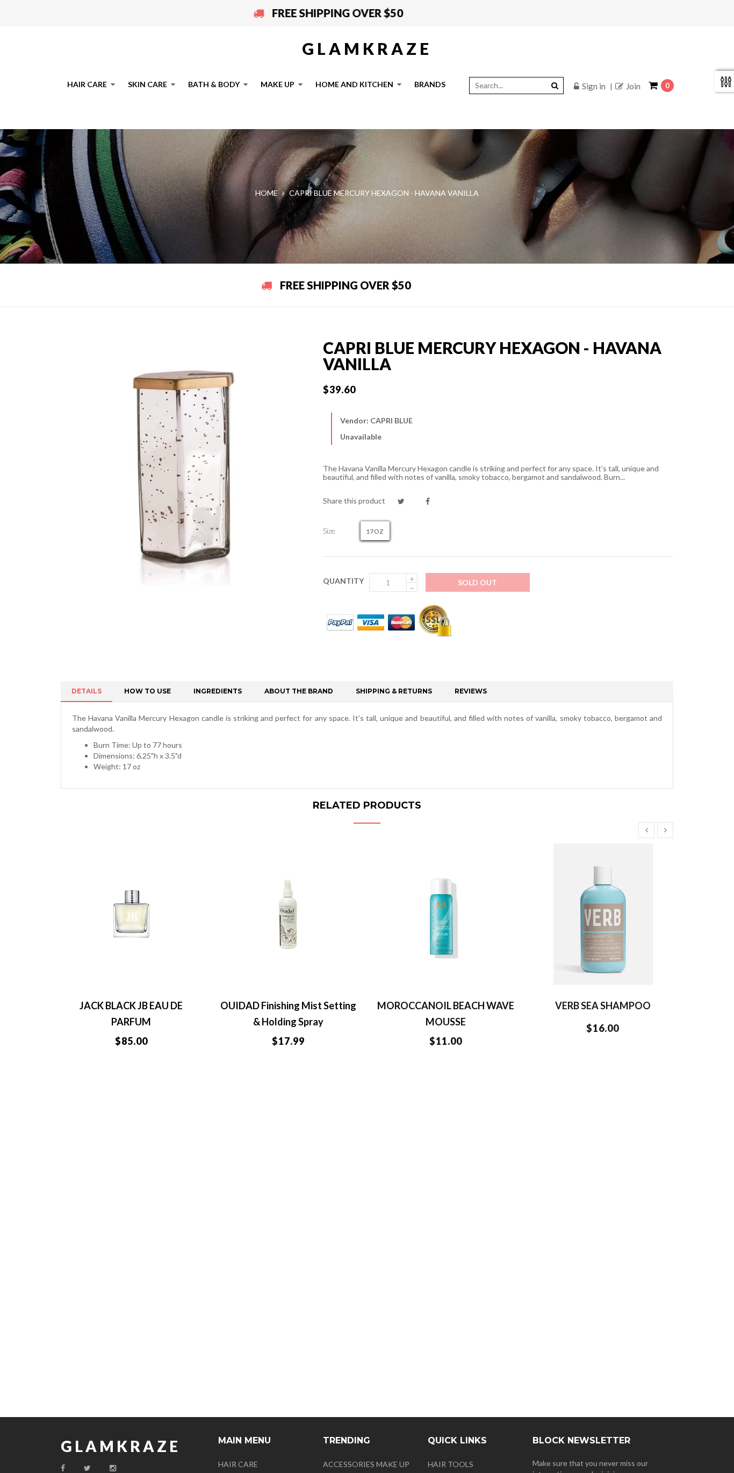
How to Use (147, 691)
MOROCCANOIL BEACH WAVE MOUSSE (445, 1014)
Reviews (471, 691)
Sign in (594, 86)
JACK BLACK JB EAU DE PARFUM (131, 1014)
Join (633, 86)
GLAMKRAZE (367, 48)
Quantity (343, 580)
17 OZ (375, 531)
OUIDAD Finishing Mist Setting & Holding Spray (288, 1014)
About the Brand (298, 691)
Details (86, 691)
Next (665, 830)
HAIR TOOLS (450, 1464)
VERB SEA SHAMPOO (603, 1005)
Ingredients (217, 691)
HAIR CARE (238, 1464)
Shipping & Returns (394, 691)
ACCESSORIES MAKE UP (366, 1464)
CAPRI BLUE (391, 420)
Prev (646, 830)
